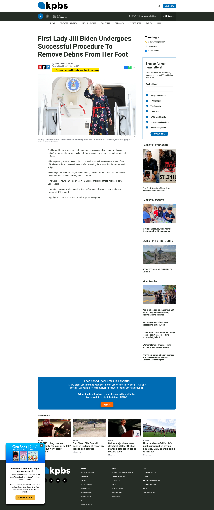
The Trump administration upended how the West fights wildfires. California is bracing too (158, 357)
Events (149, 23)
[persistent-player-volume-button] (47, 16)
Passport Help (117, 492)
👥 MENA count (152, 51)
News (52, 23)
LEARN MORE (25, 497)
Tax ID (145, 488)
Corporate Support (149, 472)
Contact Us (116, 480)
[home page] (53, 6)
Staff (83, 500)
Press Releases (86, 492)
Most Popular (150, 281)
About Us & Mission (88, 472)
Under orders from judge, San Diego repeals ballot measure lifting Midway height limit (159, 334)
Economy (146, 440)
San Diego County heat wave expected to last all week (155, 323)
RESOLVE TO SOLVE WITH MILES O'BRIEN (157, 270)
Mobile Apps (85, 488)
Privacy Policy (86, 496)
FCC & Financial (86, 484)
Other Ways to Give (149, 484)
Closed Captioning (118, 476)
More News (44, 415)
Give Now (169, 5)
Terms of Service (86, 504)
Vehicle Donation (149, 492)
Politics (40, 440)
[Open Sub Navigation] (57, 23)
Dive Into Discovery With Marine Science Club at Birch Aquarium (157, 230)
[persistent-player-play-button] (40, 16)
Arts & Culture (89, 23)
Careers (83, 480)
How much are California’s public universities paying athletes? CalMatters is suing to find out (159, 447)
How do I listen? (117, 488)
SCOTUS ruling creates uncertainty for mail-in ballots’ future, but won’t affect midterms (54, 447)
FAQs (114, 484)
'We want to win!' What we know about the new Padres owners (157, 346)
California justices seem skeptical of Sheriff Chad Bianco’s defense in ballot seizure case (122, 447)
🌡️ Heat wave (151, 46)
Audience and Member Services (122, 472)
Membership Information (151, 480)
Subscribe (159, 134)
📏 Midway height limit (155, 42)
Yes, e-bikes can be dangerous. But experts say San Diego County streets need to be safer (158, 312)
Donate (107, 404)
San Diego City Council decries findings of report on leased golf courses (88, 446)
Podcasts (119, 23)
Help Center (116, 496)
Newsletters (85, 476)
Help (159, 23)
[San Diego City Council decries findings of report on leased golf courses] (89, 428)
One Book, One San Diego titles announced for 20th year (156, 189)
